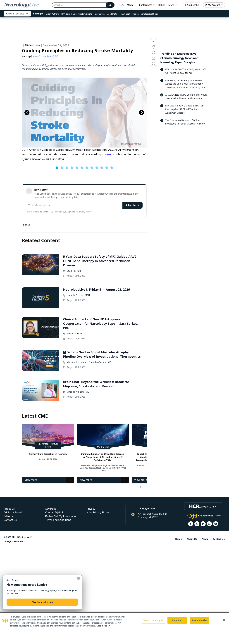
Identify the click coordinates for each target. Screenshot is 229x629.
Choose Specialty (15, 13)
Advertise (50, 508)
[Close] (224, 620)
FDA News (65, 14)
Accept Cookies (199, 620)
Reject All (177, 620)
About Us (9, 508)
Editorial (9, 516)
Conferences (145, 4)
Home (178, 538)
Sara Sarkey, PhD (75, 333)
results (109, 154)
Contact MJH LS (54, 512)
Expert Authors (52, 14)
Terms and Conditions (58, 520)
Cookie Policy (103, 625)
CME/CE (162, 4)
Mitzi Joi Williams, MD (78, 391)
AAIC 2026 (125, 14)
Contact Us (10, 520)
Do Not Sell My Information (61, 516)
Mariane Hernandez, (77, 362)
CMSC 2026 (100, 14)
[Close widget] (78, 578)
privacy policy (85, 211)
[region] (114, 620)
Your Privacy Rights (98, 512)
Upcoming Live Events (82, 14)
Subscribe (131, 205)
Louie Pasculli (74, 270)
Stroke (26, 224)
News (121, 4)
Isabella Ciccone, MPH (78, 295)
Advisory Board (13, 512)
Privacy (91, 508)
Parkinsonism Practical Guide (145, 14)
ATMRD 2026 (113, 14)
